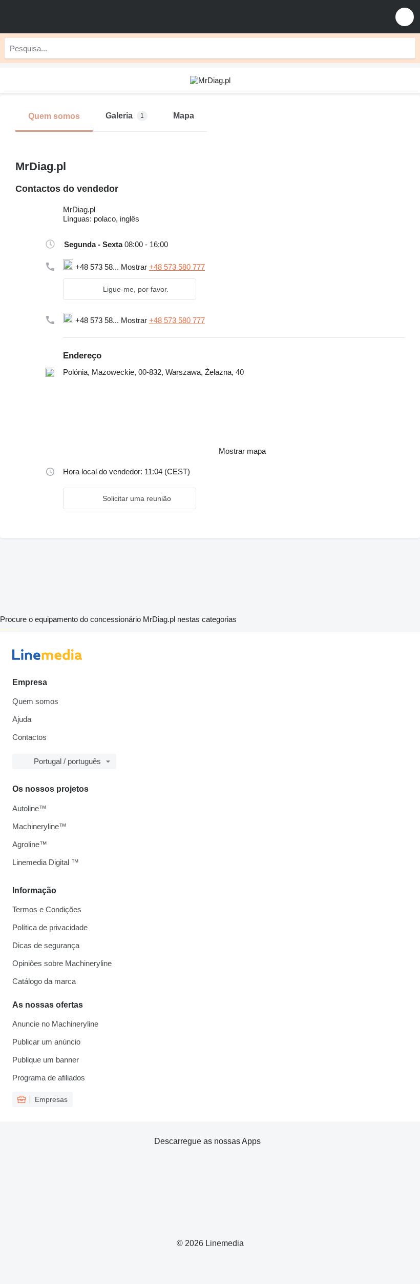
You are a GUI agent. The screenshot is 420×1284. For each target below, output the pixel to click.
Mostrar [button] (135, 267)
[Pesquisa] (405, 48)
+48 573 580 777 (177, 267)
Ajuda (21, 719)
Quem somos (35, 701)
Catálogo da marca (44, 981)
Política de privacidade (50, 927)
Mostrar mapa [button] (242, 451)
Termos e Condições (46, 909)
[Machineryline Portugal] (71, 16)
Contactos (29, 737)
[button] (404, 16)
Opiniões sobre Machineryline (62, 963)
